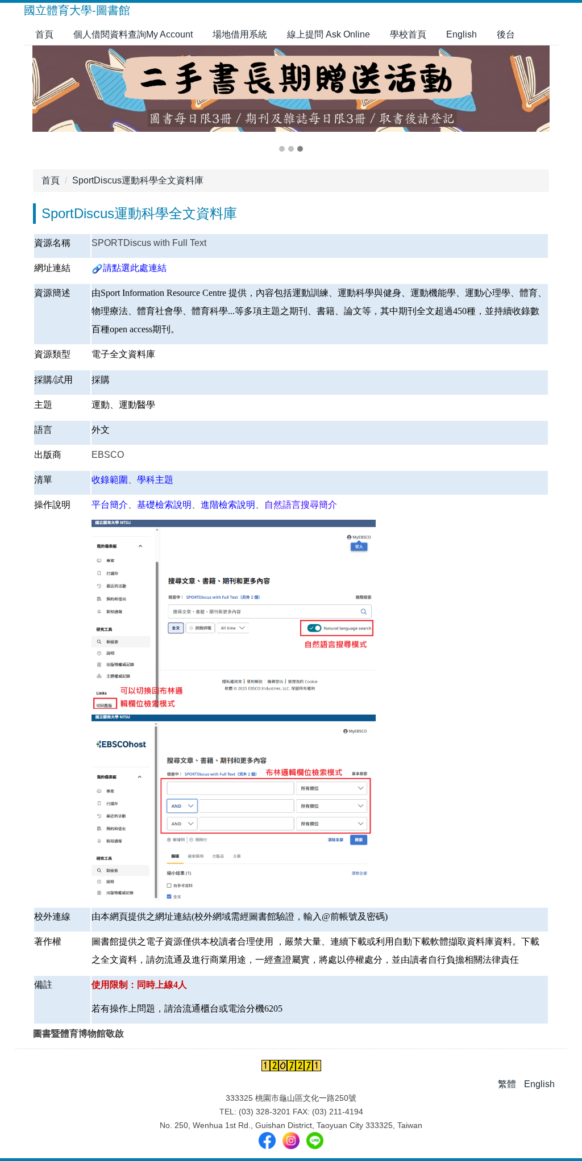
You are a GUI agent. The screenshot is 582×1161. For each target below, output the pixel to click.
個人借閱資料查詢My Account (133, 34)
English (461, 34)
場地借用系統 (240, 34)
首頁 (44, 34)
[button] (38, 100)
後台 (506, 34)
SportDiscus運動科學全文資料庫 (137, 180)
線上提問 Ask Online (328, 34)
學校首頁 (408, 34)
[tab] (281, 148)
